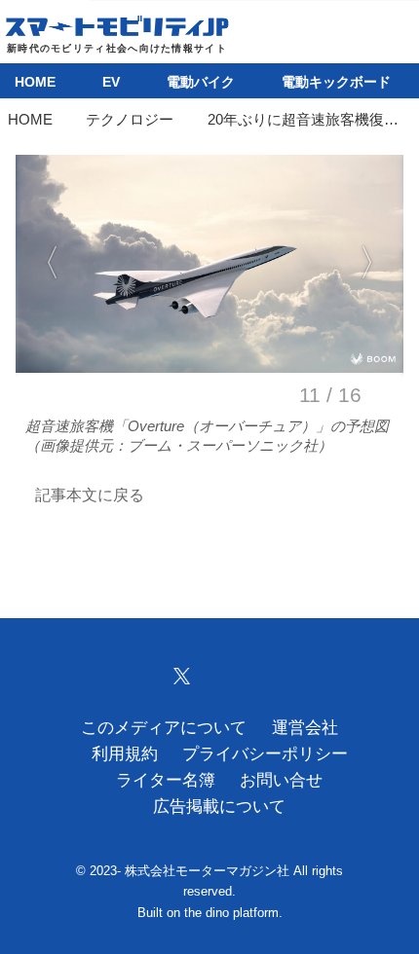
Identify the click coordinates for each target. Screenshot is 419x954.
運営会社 (305, 727)
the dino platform (231, 912)
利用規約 (125, 754)
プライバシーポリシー (265, 754)
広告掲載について (219, 806)
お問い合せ (281, 780)
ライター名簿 (165, 780)
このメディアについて (164, 727)
